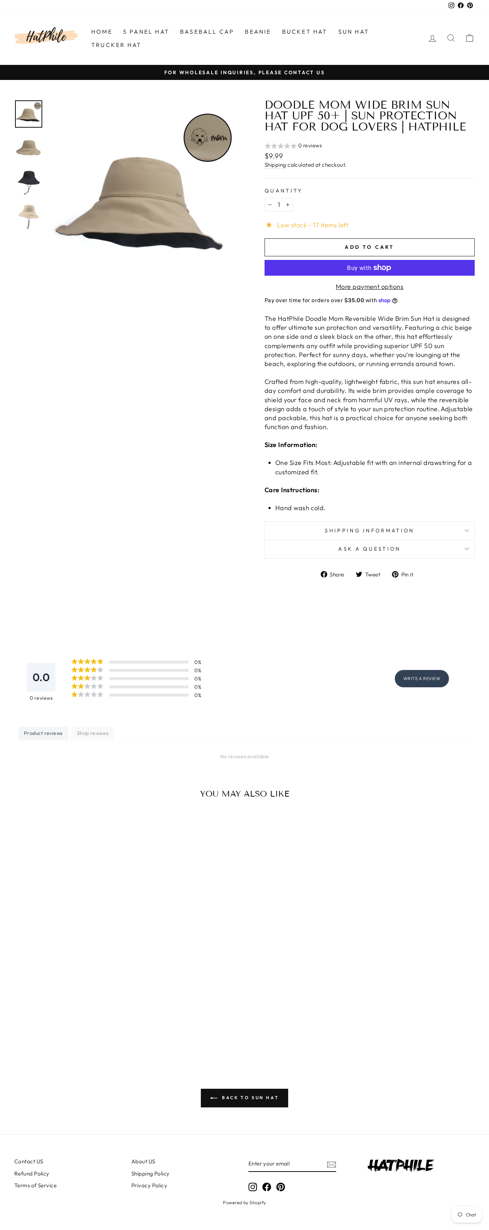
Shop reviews (92, 733)
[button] (370, 146)
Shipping (275, 164)
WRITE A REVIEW (421, 678)
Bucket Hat (305, 31)
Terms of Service (35, 1185)
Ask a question (369, 549)
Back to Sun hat (249, 1097)
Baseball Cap (207, 31)
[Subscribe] (331, 1164)
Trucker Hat (116, 44)
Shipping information (369, 530)
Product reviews (43, 733)
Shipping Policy (150, 1173)
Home (101, 31)
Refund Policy (31, 1173)
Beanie (258, 31)
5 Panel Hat (146, 31)
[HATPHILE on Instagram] (252, 1187)
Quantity (284, 190)
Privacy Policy (149, 1185)
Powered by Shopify (244, 1202)
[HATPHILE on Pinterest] (280, 1187)
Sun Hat (353, 31)
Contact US (28, 1161)
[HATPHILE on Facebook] (266, 1187)
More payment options (369, 286)
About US (143, 1161)
